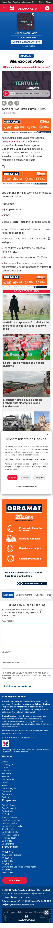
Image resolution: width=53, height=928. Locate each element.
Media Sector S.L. (30, 486)
